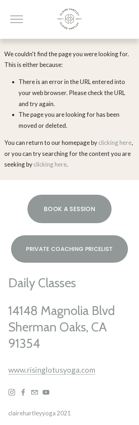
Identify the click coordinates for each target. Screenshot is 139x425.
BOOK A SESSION (69, 209)
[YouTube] (46, 392)
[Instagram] (11, 392)
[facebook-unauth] (23, 392)
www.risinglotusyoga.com (51, 369)
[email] (34, 392)
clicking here (115, 142)
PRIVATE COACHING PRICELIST (69, 249)
